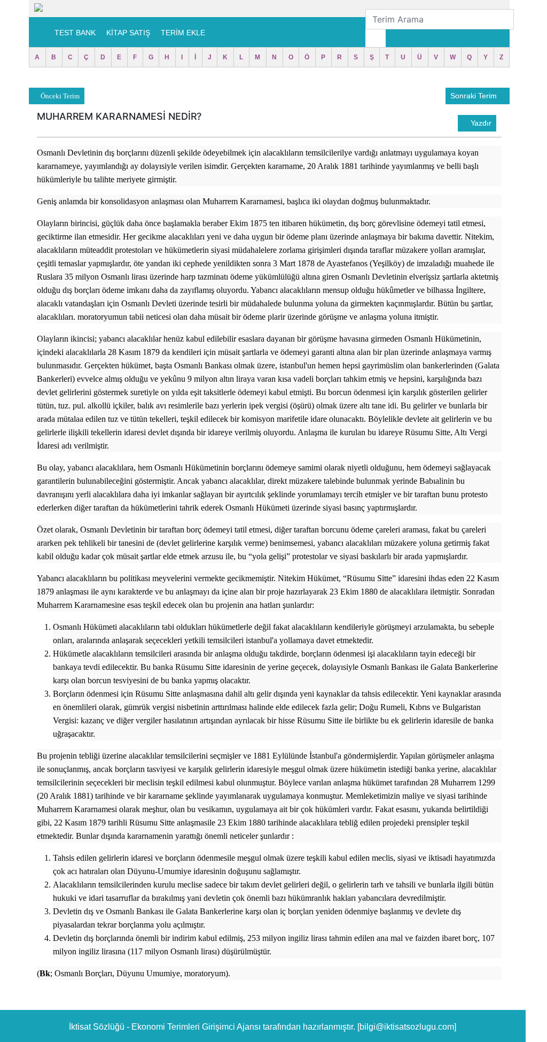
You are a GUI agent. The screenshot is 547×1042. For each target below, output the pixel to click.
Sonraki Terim (474, 95)
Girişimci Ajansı (232, 1026)
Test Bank (75, 32)
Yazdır (479, 123)
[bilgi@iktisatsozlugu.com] (406, 1026)
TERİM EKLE (183, 32)
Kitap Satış (128, 32)
